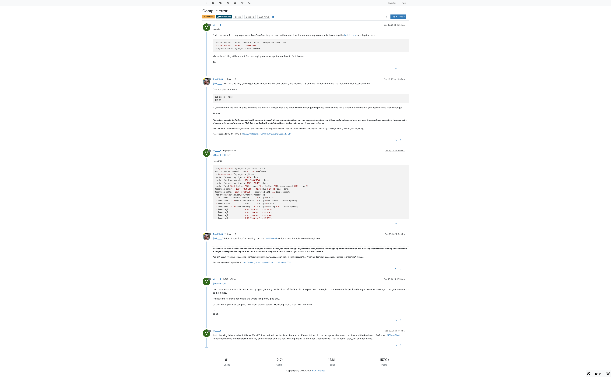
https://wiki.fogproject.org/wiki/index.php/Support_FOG (266, 134)
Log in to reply (398, 16)
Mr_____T (217, 25)
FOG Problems (225, 17)
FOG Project (318, 370)
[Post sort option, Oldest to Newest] (386, 16)
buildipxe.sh (350, 35)
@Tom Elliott (230, 150)
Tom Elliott (218, 79)
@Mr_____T (231, 79)
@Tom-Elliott (219, 155)
